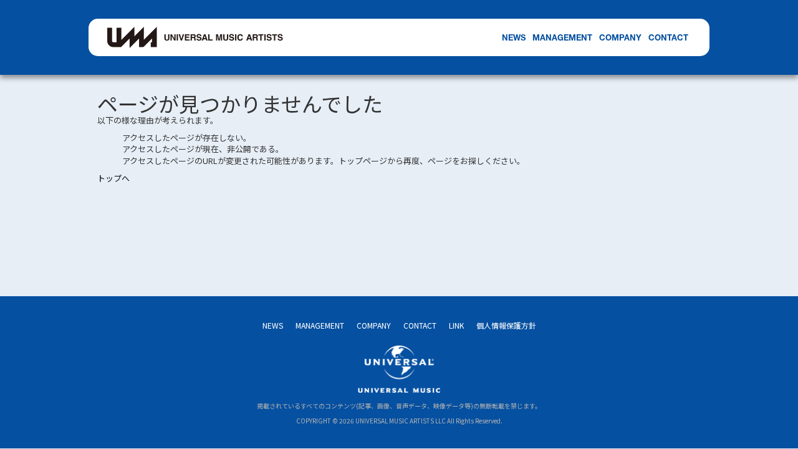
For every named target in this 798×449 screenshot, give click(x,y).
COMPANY (620, 37)
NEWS (514, 37)
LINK (456, 325)
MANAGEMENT (562, 37)
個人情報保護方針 (506, 325)
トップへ (113, 178)
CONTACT (668, 37)
